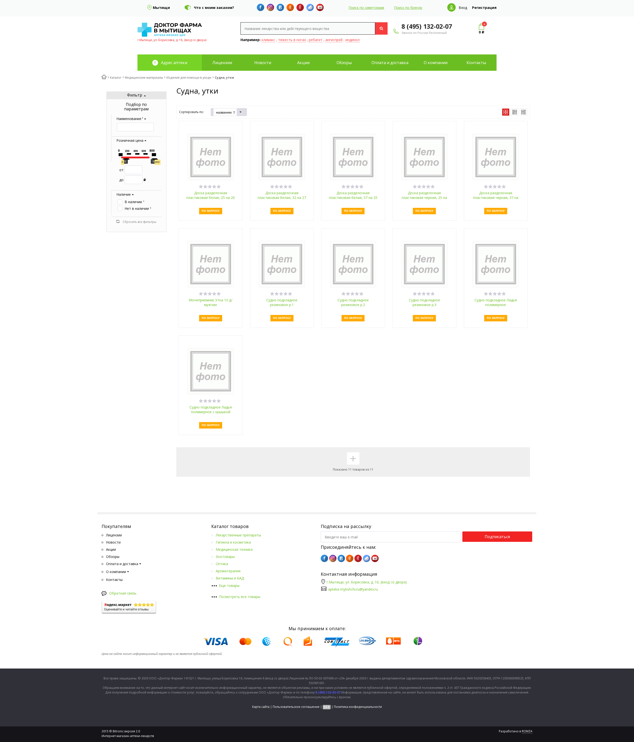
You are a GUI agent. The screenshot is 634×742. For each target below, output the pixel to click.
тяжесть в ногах (292, 39)
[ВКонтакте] (280, 7)
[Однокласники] (290, 7)
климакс (268, 39)
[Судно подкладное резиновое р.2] (353, 263)
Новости (262, 62)
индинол (352, 39)
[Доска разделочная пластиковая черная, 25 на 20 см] (424, 156)
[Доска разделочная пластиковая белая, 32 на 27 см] (282, 156)
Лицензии (222, 62)
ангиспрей (334, 39)
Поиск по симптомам (366, 7)
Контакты (476, 62)
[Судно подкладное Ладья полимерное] (496, 263)
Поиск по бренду (408, 7)
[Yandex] (300, 7)
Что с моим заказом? (214, 7)
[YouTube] (320, 7)
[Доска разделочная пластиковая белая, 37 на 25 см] (353, 156)
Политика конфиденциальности (358, 707)
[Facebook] (260, 7)
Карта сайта (260, 707)
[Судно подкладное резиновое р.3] (424, 263)
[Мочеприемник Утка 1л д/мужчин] (210, 263)
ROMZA (527, 731)
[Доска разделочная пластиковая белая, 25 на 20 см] (210, 156)
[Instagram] (270, 7)
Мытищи (161, 7)
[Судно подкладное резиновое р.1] (282, 263)
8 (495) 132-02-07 (426, 26)
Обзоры (344, 62)
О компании (436, 62)
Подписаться (497, 536)
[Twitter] (310, 7)
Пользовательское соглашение (296, 707)
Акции (303, 62)
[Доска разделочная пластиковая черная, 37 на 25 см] (496, 156)
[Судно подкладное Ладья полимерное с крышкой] (210, 370)
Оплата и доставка (389, 62)
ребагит (315, 39)
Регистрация (484, 7)
